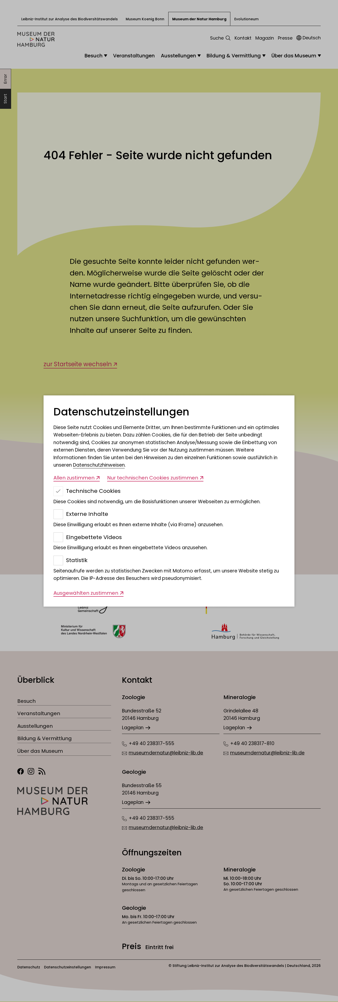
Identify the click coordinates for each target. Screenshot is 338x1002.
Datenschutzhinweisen (99, 465)
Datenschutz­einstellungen (121, 412)
